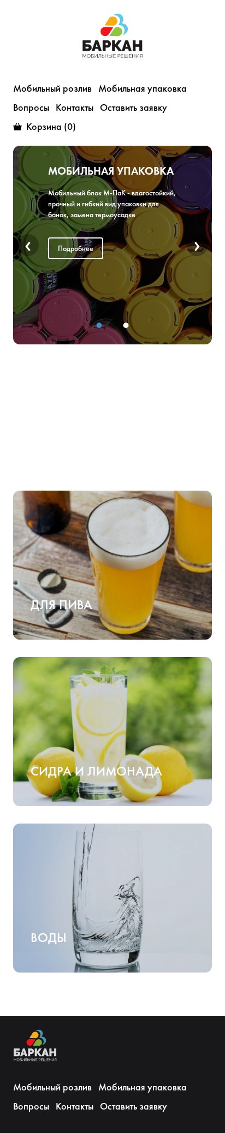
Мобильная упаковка (142, 88)
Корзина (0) (51, 126)
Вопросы (31, 107)
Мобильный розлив (52, 88)
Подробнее (75, 274)
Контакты (74, 107)
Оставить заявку (133, 107)
